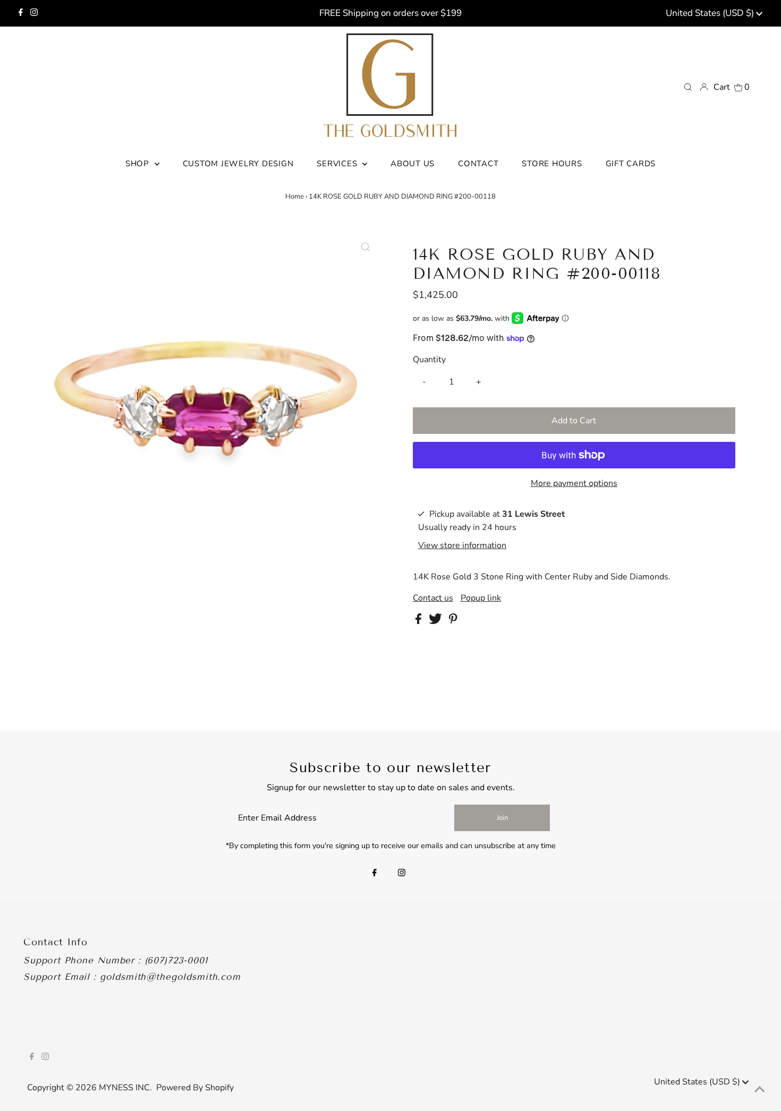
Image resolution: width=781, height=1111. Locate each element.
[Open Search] (688, 86)
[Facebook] (21, 13)
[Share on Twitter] (436, 621)
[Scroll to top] (759, 1089)
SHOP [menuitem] (138, 163)
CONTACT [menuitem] (478, 163)
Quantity (429, 359)
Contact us (433, 598)
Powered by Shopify (195, 1087)
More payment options (574, 483)
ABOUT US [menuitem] (412, 163)
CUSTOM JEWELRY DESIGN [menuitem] (238, 163)
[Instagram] (34, 13)
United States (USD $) (711, 13)
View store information (462, 545)
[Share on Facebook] (419, 621)
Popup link (481, 598)
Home (294, 196)
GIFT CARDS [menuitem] (631, 163)
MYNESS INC (124, 1087)
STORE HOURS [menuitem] (552, 163)
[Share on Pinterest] (453, 621)
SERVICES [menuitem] (338, 163)
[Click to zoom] (365, 247)
